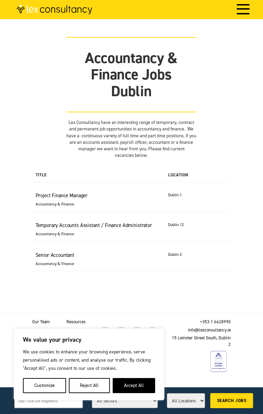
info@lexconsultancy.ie (209, 330)
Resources (76, 322)
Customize (44, 385)
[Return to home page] (54, 9)
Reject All (89, 385)
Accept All (134, 385)
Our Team (41, 322)
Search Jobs (231, 400)
